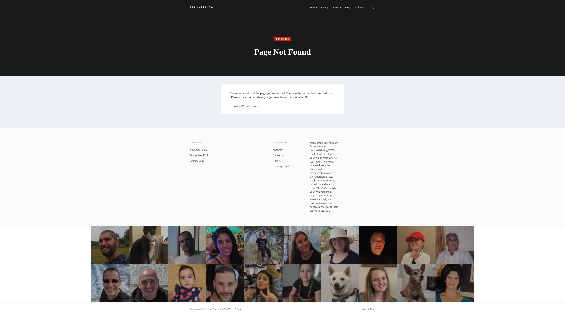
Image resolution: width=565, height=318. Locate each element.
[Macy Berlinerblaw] (148, 245)
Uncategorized (281, 166)
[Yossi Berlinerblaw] (378, 245)
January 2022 (197, 160)
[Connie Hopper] (378, 283)
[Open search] (372, 7)
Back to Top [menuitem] (368, 309)
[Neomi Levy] (225, 245)
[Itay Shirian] (416, 245)
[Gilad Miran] (187, 245)
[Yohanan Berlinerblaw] (110, 283)
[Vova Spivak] (148, 283)
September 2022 (199, 155)
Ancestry (277, 149)
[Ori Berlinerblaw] (301, 245)
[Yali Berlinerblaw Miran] (301, 283)
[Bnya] (263, 245)
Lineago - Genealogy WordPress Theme (222, 309)
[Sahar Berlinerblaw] (110, 245)
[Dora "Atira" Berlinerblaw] (455, 283)
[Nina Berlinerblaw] (416, 283)
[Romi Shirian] (187, 283)
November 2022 (198, 149)
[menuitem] (313, 7)
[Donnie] (340, 283)
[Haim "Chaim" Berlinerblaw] (455, 245)
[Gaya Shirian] (263, 283)
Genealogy (279, 155)
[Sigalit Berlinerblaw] (340, 245)
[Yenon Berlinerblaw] (225, 283)
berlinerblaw (201, 7)
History (277, 160)
